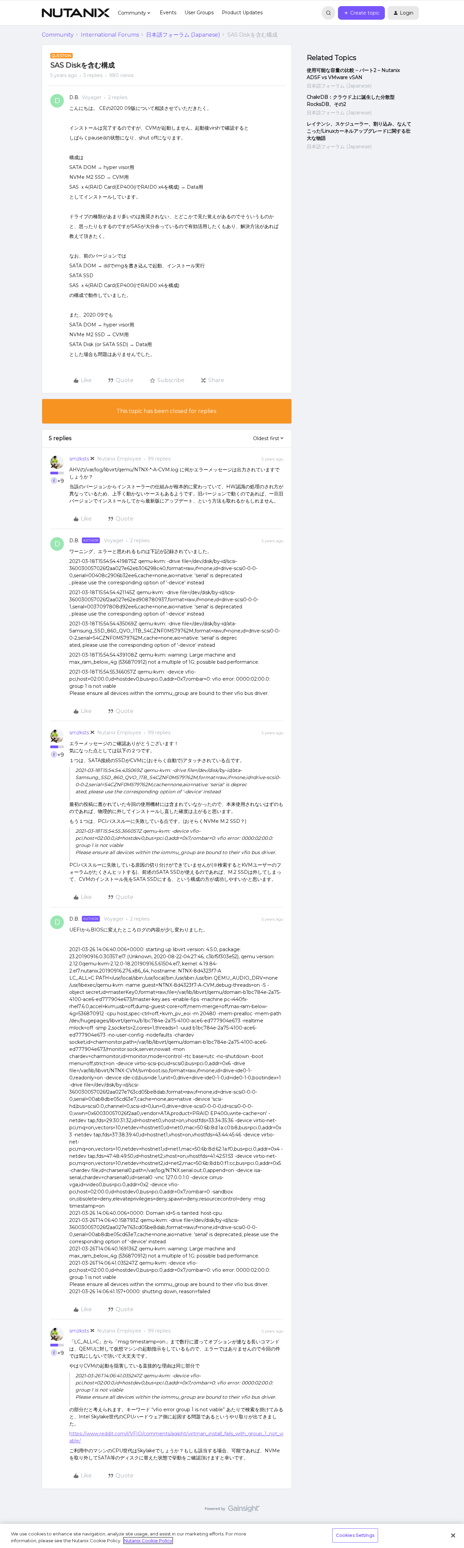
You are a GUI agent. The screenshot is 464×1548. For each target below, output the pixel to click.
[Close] (453, 1535)
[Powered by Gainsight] (232, 1510)
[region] (232, 1536)
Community (58, 35)
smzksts (79, 459)
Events (168, 13)
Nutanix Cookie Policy (148, 1540)
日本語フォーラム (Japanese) (183, 35)
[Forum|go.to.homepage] (76, 13)
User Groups (199, 13)
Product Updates (242, 13)
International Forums (110, 35)
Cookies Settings (355, 1535)
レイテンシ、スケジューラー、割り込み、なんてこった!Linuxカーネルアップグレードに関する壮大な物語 (359, 131)
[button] (361, 13)
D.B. (74, 97)
